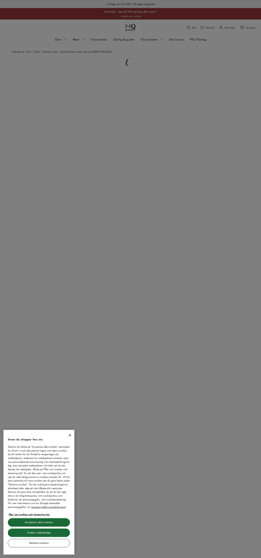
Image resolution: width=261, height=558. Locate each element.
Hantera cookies (39, 543)
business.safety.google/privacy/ (48, 507)
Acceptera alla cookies (39, 522)
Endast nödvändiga (38, 532)
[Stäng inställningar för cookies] (70, 435)
